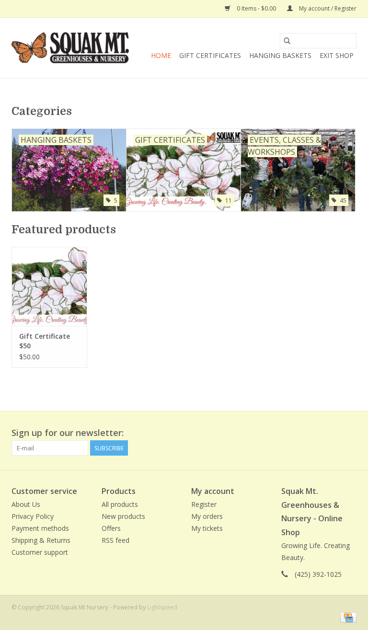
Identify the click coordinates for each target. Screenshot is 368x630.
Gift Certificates (210, 55)
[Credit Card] (346, 617)
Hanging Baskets (280, 55)
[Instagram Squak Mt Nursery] (348, 433)
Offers (111, 528)
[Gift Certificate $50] (49, 286)
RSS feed (115, 540)
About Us (26, 504)
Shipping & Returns (41, 540)
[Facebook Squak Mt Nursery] (314, 433)
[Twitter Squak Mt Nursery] (331, 433)
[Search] (287, 40)
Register (204, 504)
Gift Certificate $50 (44, 341)
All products (120, 504)
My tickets (207, 528)
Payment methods (40, 528)
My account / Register (327, 8)
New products (123, 516)
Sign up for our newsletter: (68, 433)
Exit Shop (337, 55)
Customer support (40, 552)
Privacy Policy (33, 516)
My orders (207, 516)
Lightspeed (162, 607)
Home (161, 55)
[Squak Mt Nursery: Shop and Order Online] (70, 48)
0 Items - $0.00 (256, 8)
